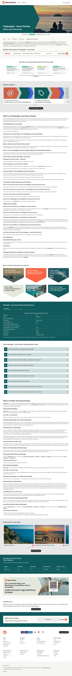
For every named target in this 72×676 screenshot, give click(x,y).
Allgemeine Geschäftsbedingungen (43, 655)
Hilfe (54, 644)
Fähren (55, 655)
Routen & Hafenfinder (7, 642)
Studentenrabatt (6, 655)
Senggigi (49, 456)
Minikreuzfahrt (22, 642)
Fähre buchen (5, 646)
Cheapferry (56, 652)
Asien (9, 39)
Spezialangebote (6, 644)
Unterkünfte (49, 248)
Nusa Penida (21, 39)
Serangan (5, 508)
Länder (4, 639)
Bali (34, 403)
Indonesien (14, 39)
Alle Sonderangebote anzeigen (36, 108)
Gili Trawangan (30, 456)
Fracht (21, 641)
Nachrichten (5, 654)
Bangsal (43, 456)
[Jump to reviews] (36, 34)
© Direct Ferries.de (6, 665)
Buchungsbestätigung (40, 642)
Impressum (5, 671)
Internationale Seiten (6, 652)
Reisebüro (22, 654)
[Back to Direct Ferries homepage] (9, 2)
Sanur (64, 506)
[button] (36, 349)
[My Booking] (63, 2)
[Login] (65, 2)
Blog (54, 639)
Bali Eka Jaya (28, 42)
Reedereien (5, 641)
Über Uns (4, 657)
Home (4, 39)
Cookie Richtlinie (40, 652)
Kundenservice (56, 642)
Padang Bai (5, 411)
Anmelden (38, 639)
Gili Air (25, 456)
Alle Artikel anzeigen (36, 550)
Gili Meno (37, 456)
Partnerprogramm (23, 652)
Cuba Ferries (56, 654)
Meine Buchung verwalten (41, 641)
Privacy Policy (39, 654)
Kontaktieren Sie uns (57, 641)
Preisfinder (58, 44)
